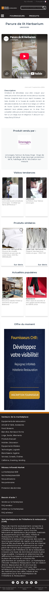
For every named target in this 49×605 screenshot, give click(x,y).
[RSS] (35, 582)
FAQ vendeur (6, 505)
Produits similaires (24, 223)
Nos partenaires (7, 482)
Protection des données (11, 488)
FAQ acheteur (7, 513)
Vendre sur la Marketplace (12, 502)
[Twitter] (17, 582)
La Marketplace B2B (9, 472)
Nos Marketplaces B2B (10, 475)
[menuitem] (2, 16)
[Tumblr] (31, 582)
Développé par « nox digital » (41, 588)
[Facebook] (13, 582)
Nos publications (8, 479)
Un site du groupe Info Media (24, 588)
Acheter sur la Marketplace (12, 509)
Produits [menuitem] (34, 16)
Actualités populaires (24, 272)
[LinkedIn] (22, 582)
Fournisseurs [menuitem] (17, 16)
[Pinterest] (26, 582)
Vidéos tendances (24, 172)
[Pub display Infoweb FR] (24, 369)
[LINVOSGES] (24, 142)
